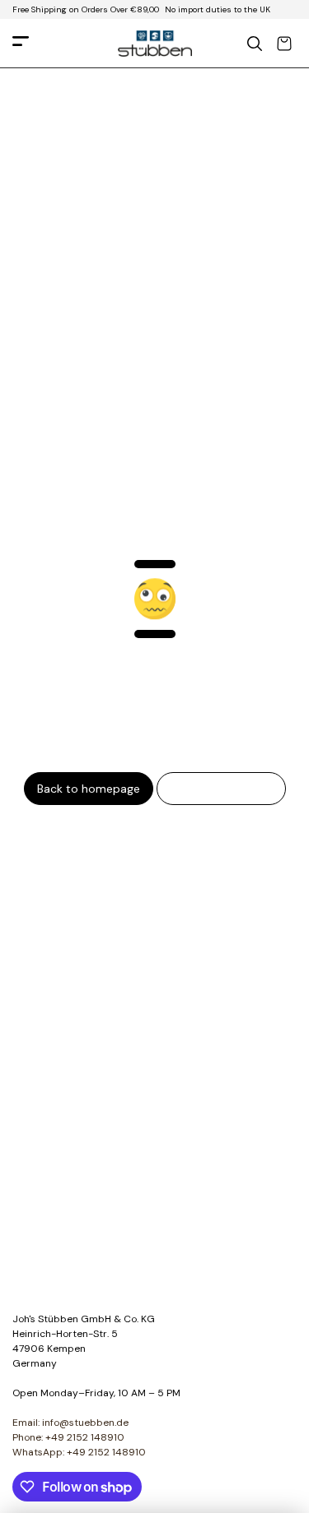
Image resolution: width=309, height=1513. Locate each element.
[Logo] (155, 43)
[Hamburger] (20, 44)
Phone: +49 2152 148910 (68, 1437)
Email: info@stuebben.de (70, 1422)
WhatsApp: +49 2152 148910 (79, 1452)
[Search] (254, 43)
